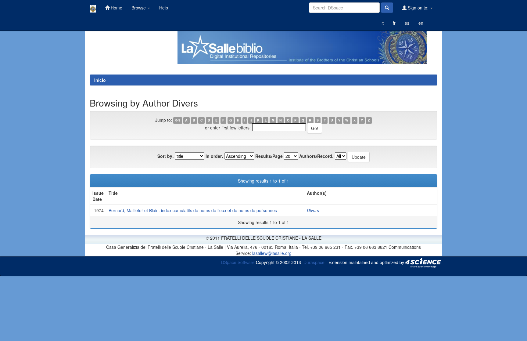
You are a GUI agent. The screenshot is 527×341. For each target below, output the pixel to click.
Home (115, 8)
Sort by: (165, 156)
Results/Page (269, 156)
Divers (313, 210)
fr (394, 23)
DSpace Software (238, 262)
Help (163, 8)
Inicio (100, 80)
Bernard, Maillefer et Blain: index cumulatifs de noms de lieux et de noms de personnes (193, 210)
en (420, 23)
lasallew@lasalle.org (272, 253)
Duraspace (313, 262)
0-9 (177, 120)
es (407, 23)
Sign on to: (418, 8)
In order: (214, 156)
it (383, 23)
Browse (139, 8)
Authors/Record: (316, 156)
